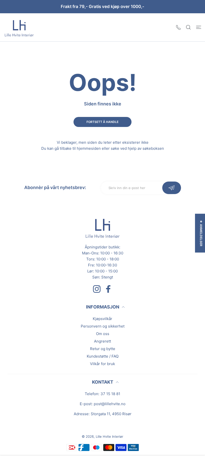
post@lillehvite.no (110, 403)
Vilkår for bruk (102, 363)
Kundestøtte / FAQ (102, 356)
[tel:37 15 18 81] (178, 27)
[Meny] (199, 27)
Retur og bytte (102, 348)
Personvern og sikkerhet (102, 326)
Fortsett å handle (102, 122)
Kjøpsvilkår (102, 318)
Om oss (102, 333)
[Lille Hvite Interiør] (19, 27)
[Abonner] (171, 188)
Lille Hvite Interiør (109, 436)
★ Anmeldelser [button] (201, 233)
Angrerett (102, 341)
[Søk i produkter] (188, 27)
